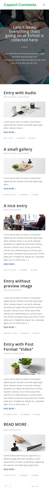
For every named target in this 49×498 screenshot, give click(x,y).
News (6, 97)
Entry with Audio (20, 92)
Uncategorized (23, 97)
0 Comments (20, 138)
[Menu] (44, 5)
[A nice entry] (24, 222)
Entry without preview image (18, 283)
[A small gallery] (24, 166)
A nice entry (15, 205)
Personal (12, 97)
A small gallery (18, 149)
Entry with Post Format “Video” (19, 347)
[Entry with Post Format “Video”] (24, 366)
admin (33, 138)
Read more (9, 132)
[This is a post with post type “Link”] (24, 442)
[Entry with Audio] (24, 109)
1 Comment (23, 270)
